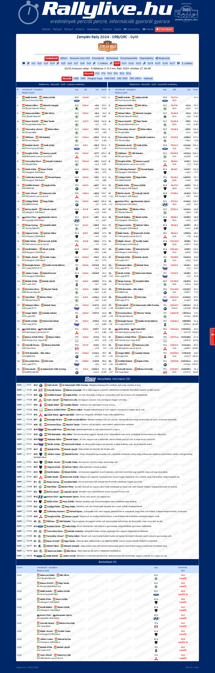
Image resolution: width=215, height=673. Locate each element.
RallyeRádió (104, 379)
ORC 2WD (122, 78)
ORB (76, 78)
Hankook (148, 78)
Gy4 (52, 63)
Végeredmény (146, 58)
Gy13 (138, 63)
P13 (103, 73)
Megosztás (164, 58)
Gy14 (150, 63)
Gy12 (131, 63)
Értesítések (165, 29)
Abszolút (88, 73)
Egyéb (117, 29)
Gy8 (82, 63)
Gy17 (172, 63)
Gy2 (39, 63)
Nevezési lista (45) (80, 58)
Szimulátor (133, 29)
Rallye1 (46, 29)
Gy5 (63, 63)
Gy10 (117, 63)
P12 (97, 73)
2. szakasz (187, 63)
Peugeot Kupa (95, 78)
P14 (110, 73)
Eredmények (51, 58)
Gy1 (33, 63)
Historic (80, 29)
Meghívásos (93, 29)
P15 (116, 73)
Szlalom (107, 29)
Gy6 (70, 63)
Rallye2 (57, 29)
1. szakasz (103, 63)
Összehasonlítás (128, 58)
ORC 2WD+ (135, 78)
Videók (149, 29)
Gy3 (46, 63)
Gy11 (124, 63)
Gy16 (165, 63)
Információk (98, 58)
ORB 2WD (110, 78)
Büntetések (112, 58)
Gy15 (157, 63)
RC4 (128, 73)
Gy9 (89, 63)
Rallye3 (68, 29)
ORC (83, 78)
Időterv (64, 58)
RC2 (122, 73)
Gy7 (76, 63)
